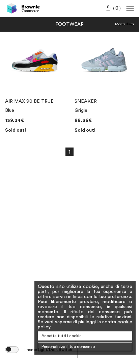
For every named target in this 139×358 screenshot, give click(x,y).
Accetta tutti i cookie (61, 336)
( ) (117, 8)
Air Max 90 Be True (29, 101)
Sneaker (86, 101)
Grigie (81, 110)
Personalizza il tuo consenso (68, 347)
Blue (9, 110)
